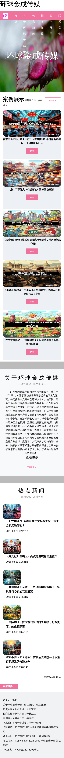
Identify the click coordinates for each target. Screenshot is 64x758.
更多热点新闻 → (52, 677)
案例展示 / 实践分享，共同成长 (19, 718)
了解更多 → (32, 467)
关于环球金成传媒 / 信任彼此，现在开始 (24, 704)
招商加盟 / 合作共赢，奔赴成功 (19, 713)
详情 (32, 151)
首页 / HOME (10, 700)
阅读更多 (52, 100)
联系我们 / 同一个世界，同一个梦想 (22, 722)
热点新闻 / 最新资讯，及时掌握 (19, 709)
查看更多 (32, 457)
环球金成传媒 (20, 4)
